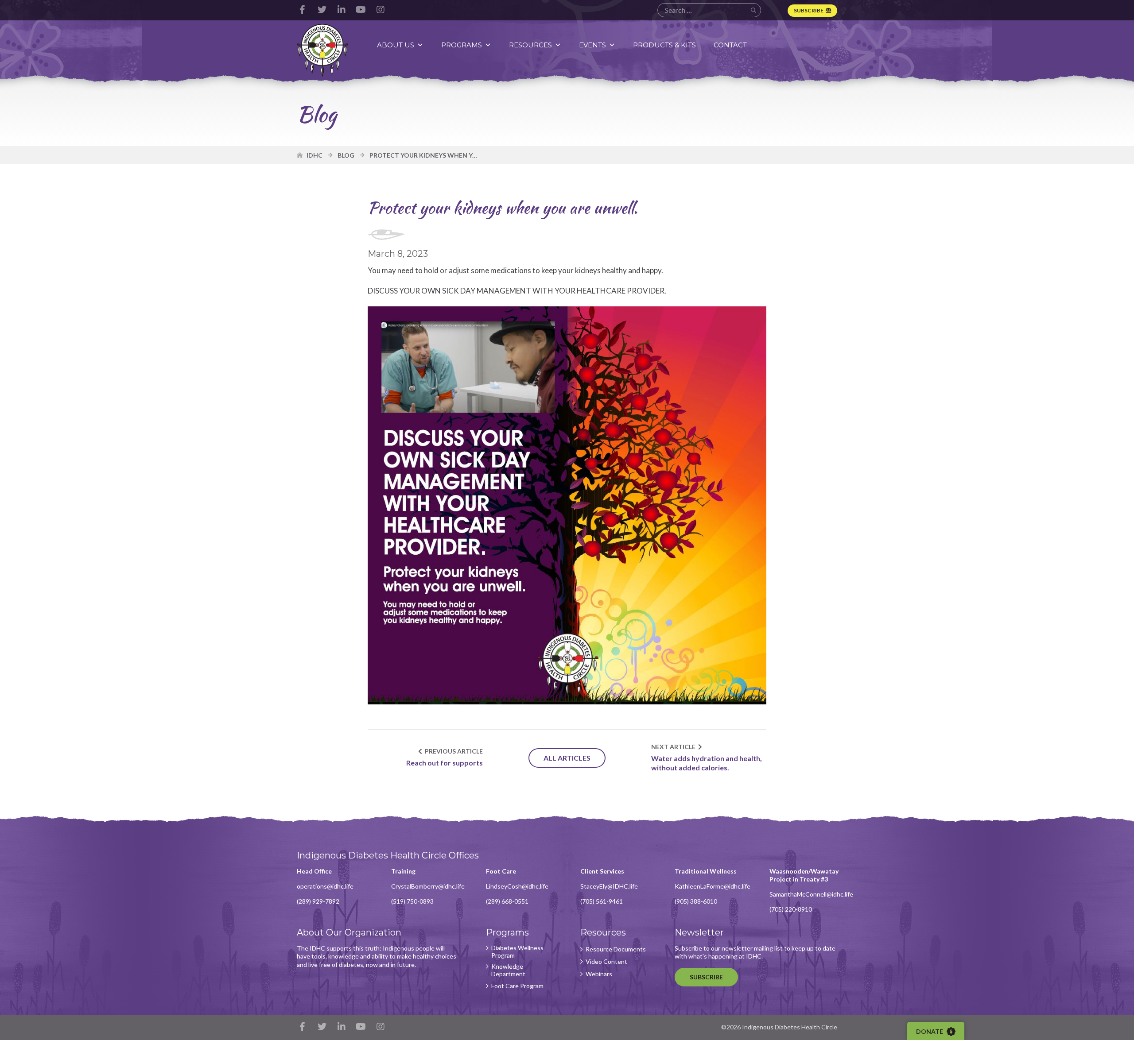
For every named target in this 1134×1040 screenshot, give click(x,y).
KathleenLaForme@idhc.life (712, 886)
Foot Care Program (517, 986)
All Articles (567, 758)
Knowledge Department (508, 970)
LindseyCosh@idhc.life (517, 886)
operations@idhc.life (325, 886)
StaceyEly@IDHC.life (609, 886)
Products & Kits (664, 45)
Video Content (606, 961)
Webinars (599, 974)
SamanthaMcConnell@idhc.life (811, 894)
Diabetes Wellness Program (517, 951)
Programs (461, 45)
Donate (930, 1031)
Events (592, 45)
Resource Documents (616, 949)
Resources (530, 45)
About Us (395, 45)
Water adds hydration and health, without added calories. (706, 763)
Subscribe (808, 10)
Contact (730, 45)
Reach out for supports (444, 762)
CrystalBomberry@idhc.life (428, 886)
